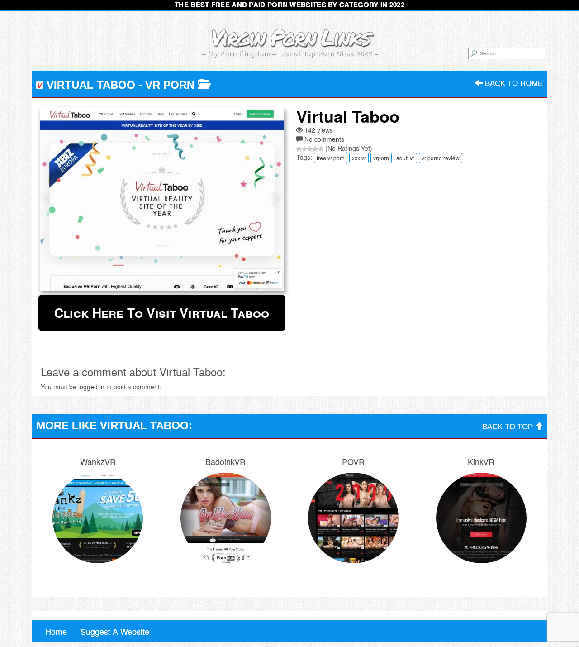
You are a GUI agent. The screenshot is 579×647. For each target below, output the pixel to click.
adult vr (405, 158)
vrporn (381, 158)
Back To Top (508, 426)
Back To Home (513, 83)
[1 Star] (299, 149)
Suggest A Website (115, 631)
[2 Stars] (304, 149)
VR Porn (170, 85)
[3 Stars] (310, 149)
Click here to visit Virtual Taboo (161, 312)
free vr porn (331, 158)
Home (56, 631)
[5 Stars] (320, 149)
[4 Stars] (315, 149)
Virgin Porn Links (290, 37)
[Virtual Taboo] (161, 199)
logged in (91, 386)
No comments (324, 139)
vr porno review (441, 158)
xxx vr (359, 158)
